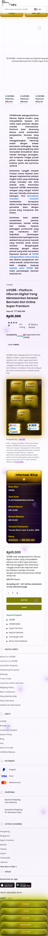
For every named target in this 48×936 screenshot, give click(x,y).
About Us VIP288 (7, 656)
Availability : (11, 336)
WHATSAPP (26, 925)
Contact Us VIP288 (8, 661)
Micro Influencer (7, 692)
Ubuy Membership (8, 696)
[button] (39, 28)
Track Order (5, 678)
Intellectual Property (9, 670)
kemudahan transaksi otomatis (24, 197)
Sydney (3, 844)
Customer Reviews (8, 730)
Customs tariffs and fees (12, 683)
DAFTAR (24, 600)
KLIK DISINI (19, 462)
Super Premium (7, 840)
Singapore (5, 836)
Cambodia (5, 858)
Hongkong (5, 831)
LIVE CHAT (26, 932)
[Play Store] (23, 886)
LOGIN (12, 13)
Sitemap (4, 674)
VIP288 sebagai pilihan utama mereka (24, 255)
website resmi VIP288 (21, 268)
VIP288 (9, 285)
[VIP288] (13, 4)
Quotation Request (9, 665)
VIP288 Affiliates (7, 752)
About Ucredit (6, 747)
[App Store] (7, 886)
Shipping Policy (7, 687)
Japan (3, 853)
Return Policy (6, 734)
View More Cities (8, 866)
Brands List (5, 725)
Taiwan (3, 849)
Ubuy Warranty (7, 700)
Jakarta (3, 862)
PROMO (25, 904)
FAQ (2, 743)
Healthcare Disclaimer (10, 705)
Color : (13, 345)
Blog (2, 739)
